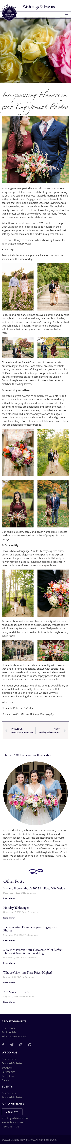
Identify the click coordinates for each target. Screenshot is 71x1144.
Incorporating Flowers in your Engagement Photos (31, 928)
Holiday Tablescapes (16, 907)
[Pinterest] (29, 1044)
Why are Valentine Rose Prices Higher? (28, 972)
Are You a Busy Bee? (16, 992)
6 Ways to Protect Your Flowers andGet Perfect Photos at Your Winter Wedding (32, 951)
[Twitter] (12, 1044)
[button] (66, 15)
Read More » (9, 898)
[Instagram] (21, 1044)
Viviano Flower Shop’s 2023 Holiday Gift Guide (34, 888)
